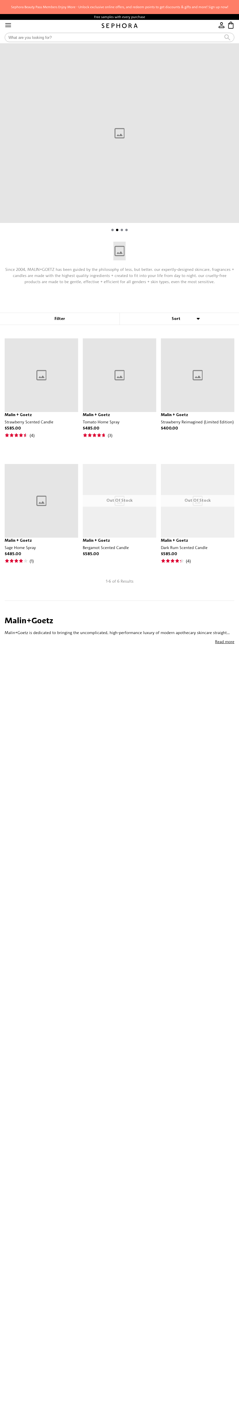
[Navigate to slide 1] (112, 230)
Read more (224, 641)
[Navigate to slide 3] (121, 230)
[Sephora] (120, 25)
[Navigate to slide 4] (126, 230)
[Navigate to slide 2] (117, 230)
